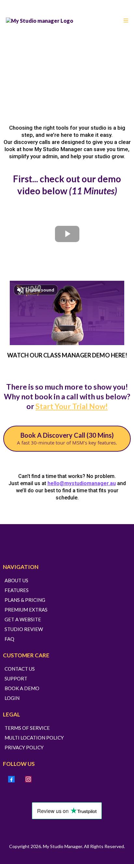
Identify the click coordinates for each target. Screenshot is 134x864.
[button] (125, 21)
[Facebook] (11, 779)
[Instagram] (28, 779)
